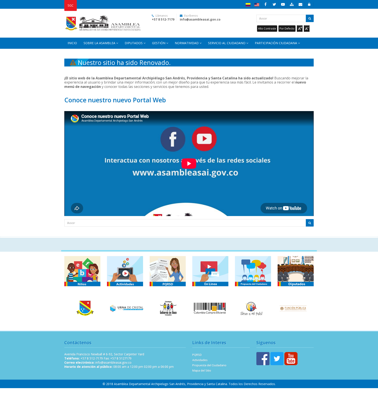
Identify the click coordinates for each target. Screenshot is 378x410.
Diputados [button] (134, 43)
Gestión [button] (159, 43)
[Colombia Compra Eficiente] (209, 308)
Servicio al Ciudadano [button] (227, 43)
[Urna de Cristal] (126, 308)
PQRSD (197, 355)
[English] (256, 4)
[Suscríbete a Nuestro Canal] (283, 4)
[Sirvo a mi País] (251, 308)
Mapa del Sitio (201, 370)
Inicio (72, 43)
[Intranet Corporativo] (309, 4)
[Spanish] (248, 4)
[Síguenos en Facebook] (265, 4)
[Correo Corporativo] (300, 4)
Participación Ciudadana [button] (276, 43)
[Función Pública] (292, 308)
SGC (71, 5)
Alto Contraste (267, 28)
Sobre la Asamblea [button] (100, 43)
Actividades (200, 360)
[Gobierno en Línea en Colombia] (168, 308)
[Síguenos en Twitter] (274, 4)
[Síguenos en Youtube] (291, 358)
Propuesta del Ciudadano (209, 365)
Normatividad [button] (187, 43)
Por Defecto (287, 28)
